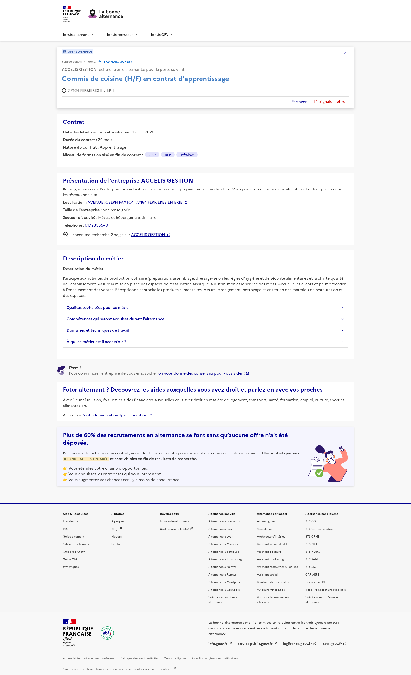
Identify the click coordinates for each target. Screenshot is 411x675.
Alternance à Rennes (222, 574)
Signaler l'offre (332, 101)
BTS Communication (319, 529)
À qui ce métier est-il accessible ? (96, 342)
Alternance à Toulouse (223, 551)
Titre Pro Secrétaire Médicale (325, 589)
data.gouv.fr (332, 643)
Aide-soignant (266, 521)
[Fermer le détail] (345, 53)
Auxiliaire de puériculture (274, 582)
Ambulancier (265, 529)
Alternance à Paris (220, 529)
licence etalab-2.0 (159, 669)
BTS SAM (311, 559)
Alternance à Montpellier (225, 582)
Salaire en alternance (77, 544)
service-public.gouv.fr (255, 643)
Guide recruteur (74, 551)
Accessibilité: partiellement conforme (88, 658)
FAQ (65, 529)
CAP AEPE (312, 574)
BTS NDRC (312, 551)
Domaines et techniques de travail (98, 330)
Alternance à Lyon (220, 536)
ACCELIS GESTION (148, 234)
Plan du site (70, 521)
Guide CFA (70, 559)
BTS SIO (310, 567)
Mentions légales (175, 658)
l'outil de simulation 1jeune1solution (114, 414)
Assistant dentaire (269, 551)
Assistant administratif (272, 544)
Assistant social (267, 574)
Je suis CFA (159, 34)
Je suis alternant (76, 34)
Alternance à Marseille (223, 544)
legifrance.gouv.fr (297, 643)
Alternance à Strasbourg (225, 559)
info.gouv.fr (217, 643)
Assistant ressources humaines (277, 567)
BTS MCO (311, 544)
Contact (117, 544)
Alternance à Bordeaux (224, 521)
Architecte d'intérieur (272, 536)
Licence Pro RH (315, 582)
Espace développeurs (174, 521)
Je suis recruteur (120, 34)
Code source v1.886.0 (174, 529)
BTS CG (310, 521)
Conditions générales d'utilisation (215, 658)
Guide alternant (73, 536)
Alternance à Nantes (222, 567)
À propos (117, 521)
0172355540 (96, 224)
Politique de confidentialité (139, 658)
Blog (114, 529)
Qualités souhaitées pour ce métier (98, 307)
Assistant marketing (270, 559)
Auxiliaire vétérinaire (271, 589)
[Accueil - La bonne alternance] (107, 633)
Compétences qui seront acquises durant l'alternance (115, 319)
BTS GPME (312, 536)
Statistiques (71, 567)
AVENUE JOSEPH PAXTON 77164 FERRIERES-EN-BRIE (135, 202)
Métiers (116, 536)
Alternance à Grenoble (224, 589)
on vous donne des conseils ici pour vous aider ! (201, 373)
